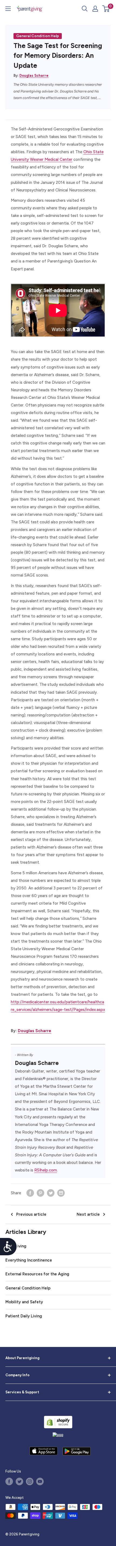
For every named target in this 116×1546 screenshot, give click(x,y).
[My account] (95, 9)
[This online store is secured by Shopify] (58, 1422)
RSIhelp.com (45, 1170)
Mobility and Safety (24, 1301)
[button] (106, 8)
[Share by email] (61, 1193)
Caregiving (15, 1246)
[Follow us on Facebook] (9, 1481)
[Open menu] (8, 9)
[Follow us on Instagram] (29, 1481)
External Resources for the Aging (37, 1274)
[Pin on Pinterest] (40, 1193)
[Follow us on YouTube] (40, 1481)
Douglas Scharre (34, 75)
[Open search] (85, 9)
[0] (106, 8)
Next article (88, 1214)
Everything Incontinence (28, 1260)
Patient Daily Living (23, 1316)
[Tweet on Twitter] (50, 1193)
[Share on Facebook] (30, 1193)
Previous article (31, 1214)
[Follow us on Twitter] (19, 1481)
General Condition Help (37, 36)
